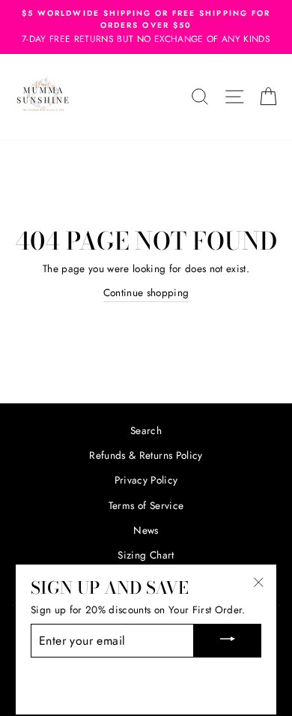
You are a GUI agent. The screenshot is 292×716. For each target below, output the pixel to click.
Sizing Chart (146, 554)
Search (146, 430)
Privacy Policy (146, 479)
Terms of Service (146, 505)
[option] (146, 26)
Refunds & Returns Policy (145, 455)
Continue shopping (146, 292)
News (145, 530)
